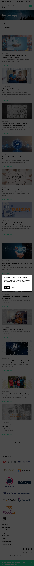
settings (23, 281)
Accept (7, 287)
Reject (13, 287)
